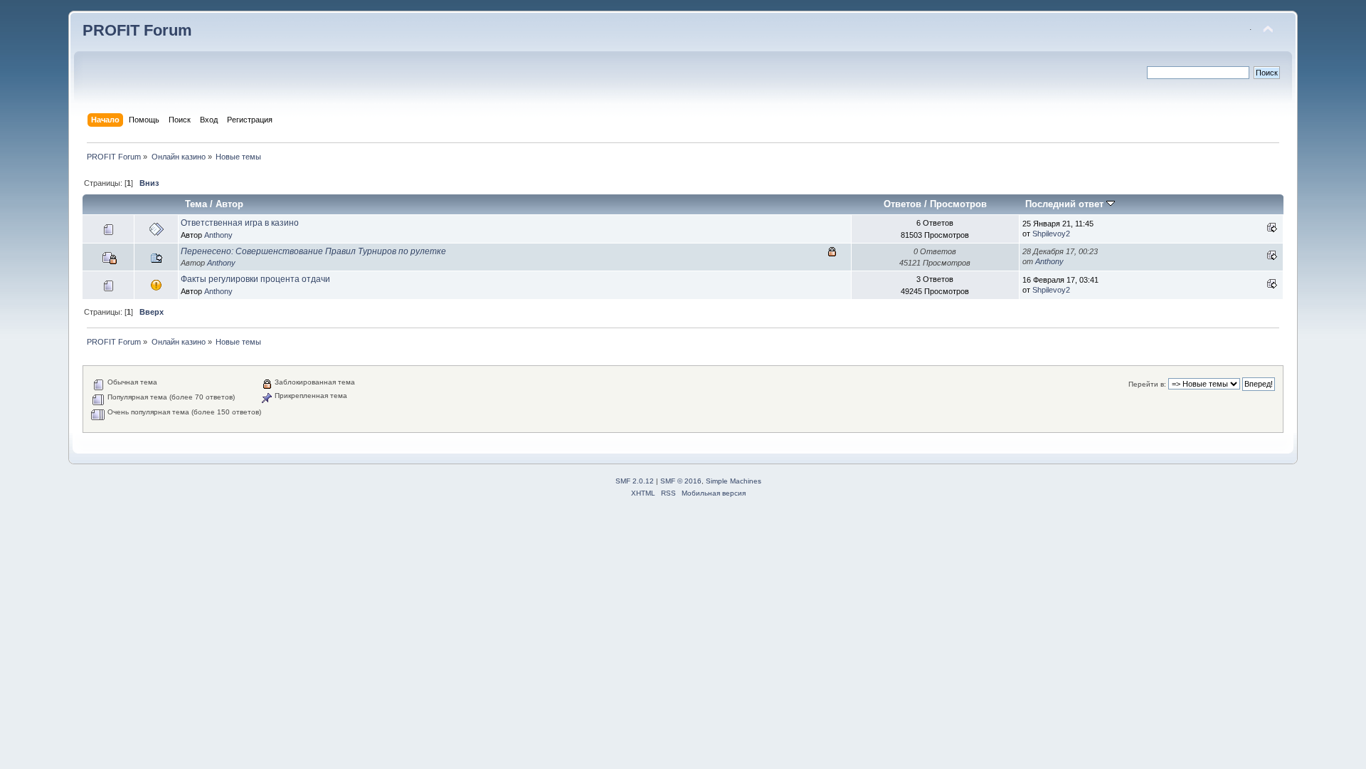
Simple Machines (733, 481)
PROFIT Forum (137, 30)
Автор (229, 204)
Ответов (902, 204)
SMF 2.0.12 (634, 481)
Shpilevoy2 (1051, 233)
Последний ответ (1065, 204)
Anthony (218, 235)
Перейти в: (1147, 384)
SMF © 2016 (680, 481)
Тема (196, 204)
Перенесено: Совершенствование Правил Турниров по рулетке (313, 251)
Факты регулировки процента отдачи (255, 279)
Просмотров (958, 204)
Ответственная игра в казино (240, 223)
